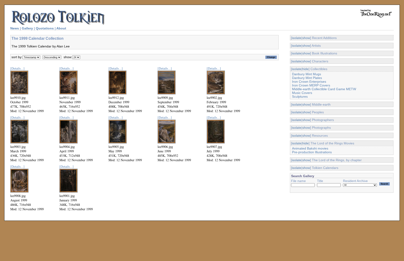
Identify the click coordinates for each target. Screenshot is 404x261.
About (61, 28)
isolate (296, 38)
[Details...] (17, 68)
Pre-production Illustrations (312, 152)
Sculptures (300, 96)
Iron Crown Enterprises (309, 81)
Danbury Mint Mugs (306, 74)
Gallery (27, 28)
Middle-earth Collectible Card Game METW (324, 89)
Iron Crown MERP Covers (311, 85)
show (306, 38)
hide (305, 69)
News (14, 28)
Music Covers (302, 93)
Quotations (45, 28)
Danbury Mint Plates (307, 78)
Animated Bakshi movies (310, 148)
